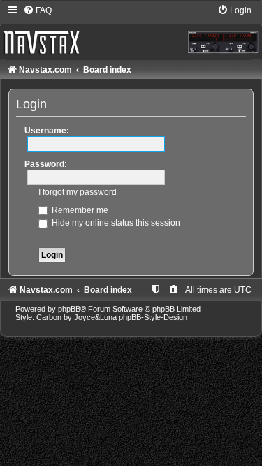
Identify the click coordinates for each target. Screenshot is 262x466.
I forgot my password (77, 192)
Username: (46, 131)
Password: (45, 164)
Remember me (79, 210)
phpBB (69, 309)
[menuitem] (37, 10)
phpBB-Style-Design (153, 317)
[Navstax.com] (131, 31)
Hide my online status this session (115, 223)
